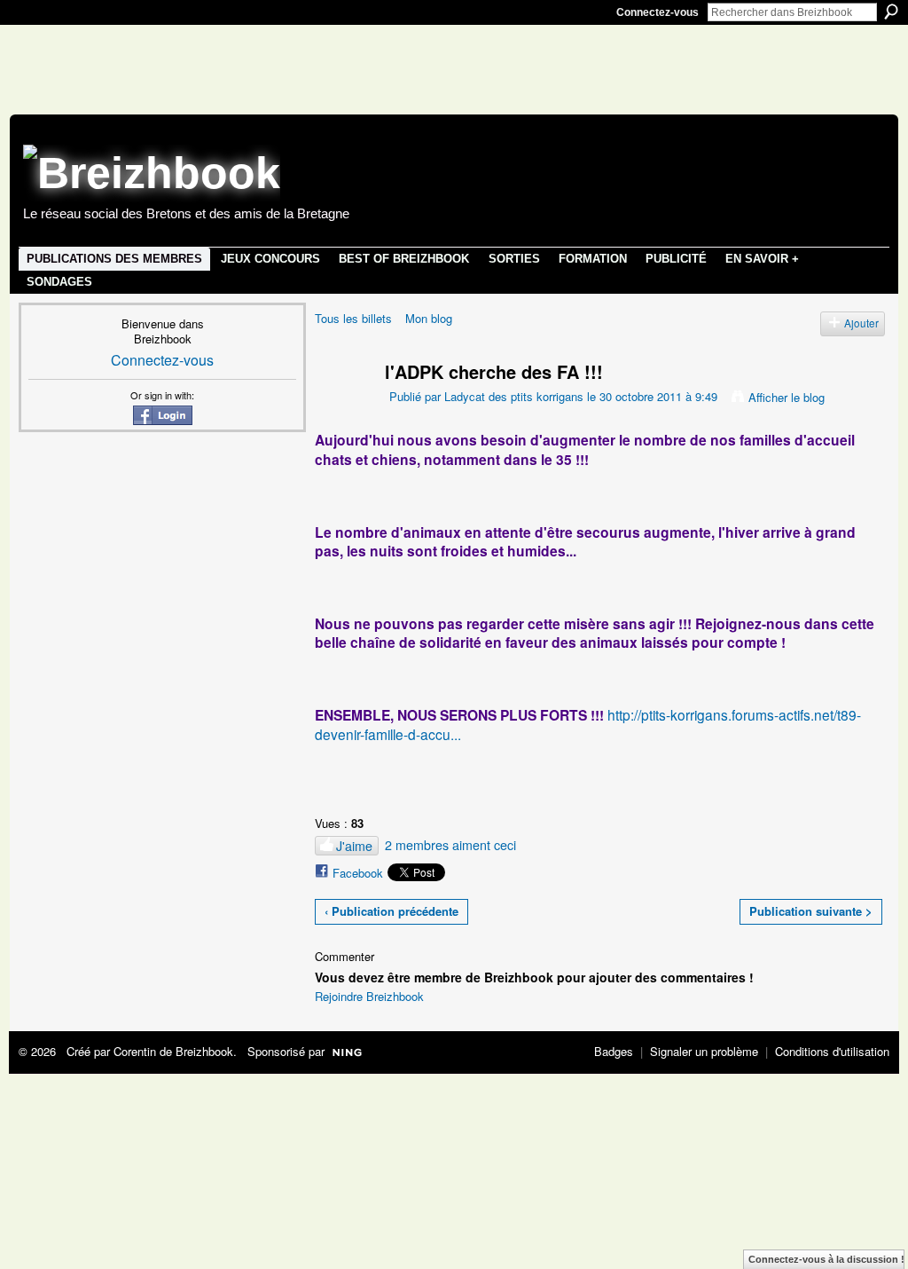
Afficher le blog (786, 397)
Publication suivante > (811, 910)
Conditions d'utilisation (832, 1051)
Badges (613, 1051)
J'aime (354, 846)
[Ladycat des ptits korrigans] (338, 405)
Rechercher (891, 12)
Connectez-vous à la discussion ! (826, 1259)
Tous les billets (353, 318)
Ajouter (861, 323)
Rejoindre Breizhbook (369, 996)
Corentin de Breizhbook (173, 1051)
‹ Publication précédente (391, 910)
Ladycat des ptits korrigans (513, 396)
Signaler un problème (704, 1051)
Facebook (358, 872)
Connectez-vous (657, 12)
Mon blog (428, 318)
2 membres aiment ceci (450, 845)
